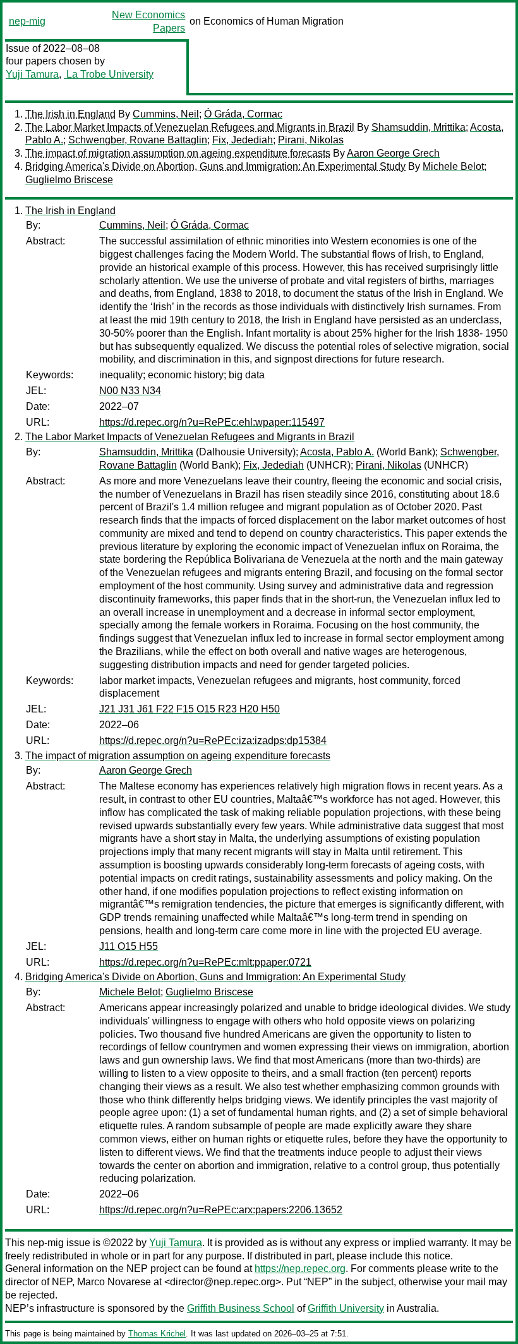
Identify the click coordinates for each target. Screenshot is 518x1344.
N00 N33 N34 (130, 390)
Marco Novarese (114, 1281)
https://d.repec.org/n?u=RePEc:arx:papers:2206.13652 (220, 1209)
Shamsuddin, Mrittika (418, 127)
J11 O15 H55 (128, 946)
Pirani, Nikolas (311, 140)
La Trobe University (109, 74)
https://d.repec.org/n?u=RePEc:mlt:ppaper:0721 (205, 962)
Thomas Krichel (157, 1333)
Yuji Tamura (32, 74)
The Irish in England (70, 114)
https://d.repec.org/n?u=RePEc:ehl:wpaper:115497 (212, 422)
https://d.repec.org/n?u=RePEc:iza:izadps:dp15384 (213, 740)
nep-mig (27, 21)
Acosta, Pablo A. (337, 452)
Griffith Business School (240, 1308)
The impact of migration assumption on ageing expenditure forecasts (177, 153)
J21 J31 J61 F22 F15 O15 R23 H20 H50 (189, 709)
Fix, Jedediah (242, 140)
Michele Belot (453, 166)
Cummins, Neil (166, 114)
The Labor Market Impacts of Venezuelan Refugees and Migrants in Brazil (189, 127)
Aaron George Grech (393, 153)
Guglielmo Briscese (69, 179)
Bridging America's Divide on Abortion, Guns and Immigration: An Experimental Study (215, 166)
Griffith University (346, 1308)
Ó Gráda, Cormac (243, 114)
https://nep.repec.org (300, 1268)
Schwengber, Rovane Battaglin (137, 140)
